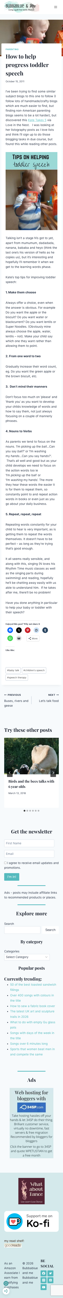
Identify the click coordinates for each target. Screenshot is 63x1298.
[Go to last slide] (10, 773)
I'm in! (11, 877)
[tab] (24, 811)
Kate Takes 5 (37, 120)
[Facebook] (44, 1273)
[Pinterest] (50, 1280)
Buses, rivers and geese (16, 700)
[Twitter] (50, 1273)
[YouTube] (44, 1287)
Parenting (12, 49)
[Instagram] (44, 1280)
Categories (11, 951)
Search (9, 924)
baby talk (13, 670)
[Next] (53, 773)
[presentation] (31, 756)
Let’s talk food (49, 698)
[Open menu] (55, 7)
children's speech (34, 670)
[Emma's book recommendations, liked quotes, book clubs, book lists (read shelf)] (31, 1245)
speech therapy (16, 677)
